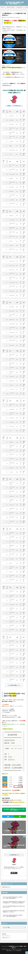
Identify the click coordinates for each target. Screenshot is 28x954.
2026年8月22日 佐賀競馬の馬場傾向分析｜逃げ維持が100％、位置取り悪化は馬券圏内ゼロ (12, 898)
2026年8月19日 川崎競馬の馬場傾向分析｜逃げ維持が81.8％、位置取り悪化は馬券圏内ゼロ (12, 916)
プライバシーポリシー (6, 935)
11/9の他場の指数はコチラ (14, 685)
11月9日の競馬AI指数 (16, 17)
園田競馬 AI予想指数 (10, 7)
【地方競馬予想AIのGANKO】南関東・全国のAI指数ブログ (14, 3)
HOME (3, 7)
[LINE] (20, 816)
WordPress (19, 950)
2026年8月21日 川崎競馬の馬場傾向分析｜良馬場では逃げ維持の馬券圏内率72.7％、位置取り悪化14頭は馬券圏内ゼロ (14, 902)
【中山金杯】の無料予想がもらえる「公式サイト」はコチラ (14, 810)
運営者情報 (4, 934)
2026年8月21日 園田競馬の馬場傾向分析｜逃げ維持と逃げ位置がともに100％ (14, 907)
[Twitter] (8, 816)
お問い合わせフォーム (6, 886)
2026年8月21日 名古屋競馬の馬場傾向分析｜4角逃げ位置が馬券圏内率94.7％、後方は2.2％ (14, 911)
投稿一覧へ (14, 872)
